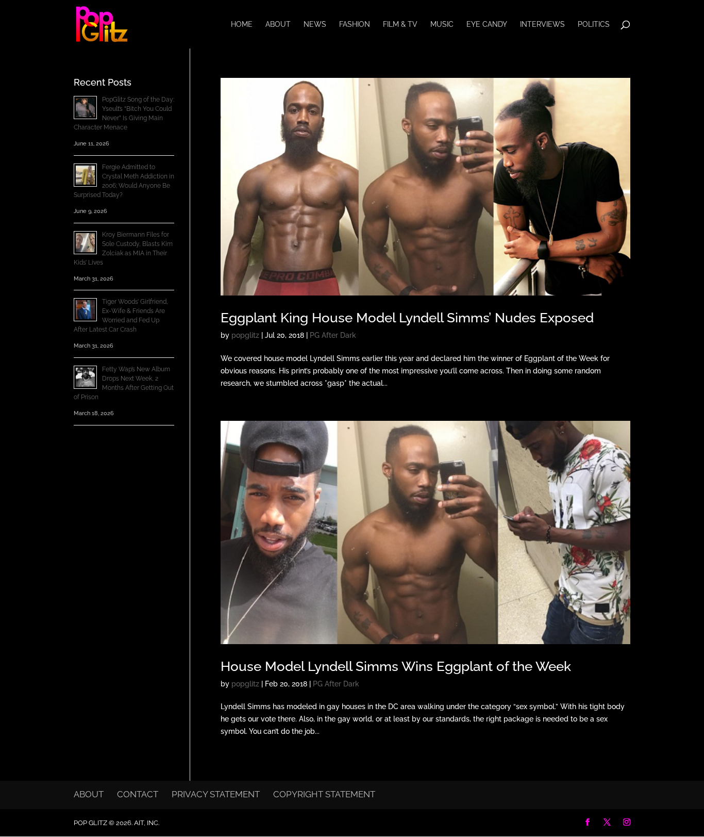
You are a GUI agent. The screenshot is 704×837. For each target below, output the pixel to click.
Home (242, 24)
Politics (594, 24)
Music (442, 24)
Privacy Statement (216, 794)
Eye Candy (486, 24)
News (315, 24)
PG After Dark (333, 335)
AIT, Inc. (145, 823)
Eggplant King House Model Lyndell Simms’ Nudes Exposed (407, 317)
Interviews (542, 24)
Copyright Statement (324, 794)
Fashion (354, 24)
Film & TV (400, 24)
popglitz (245, 335)
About (278, 24)
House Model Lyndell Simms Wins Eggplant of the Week (396, 666)
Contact (137, 794)
